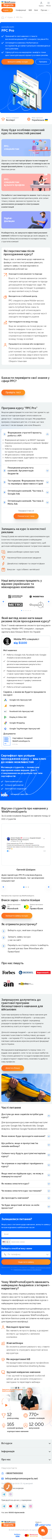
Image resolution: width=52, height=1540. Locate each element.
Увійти (41, 6)
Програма (43, 62)
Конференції (21, 10)
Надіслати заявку (26, 1262)
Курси (10, 17)
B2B (30, 10)
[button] (3, 602)
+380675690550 (14, 1473)
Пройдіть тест (13, 392)
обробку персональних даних (40, 1267)
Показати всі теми (26, 516)
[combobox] (6, 1242)
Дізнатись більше (13, 1068)
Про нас (44, 10)
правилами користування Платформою (27, 1269)
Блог (36, 10)
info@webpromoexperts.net (21, 1478)
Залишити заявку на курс (17, 62)
